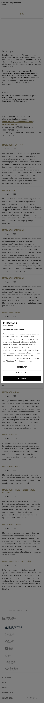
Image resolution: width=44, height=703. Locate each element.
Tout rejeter (22, 373)
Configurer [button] (22, 367)
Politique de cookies (24, 361)
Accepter (22, 378)
